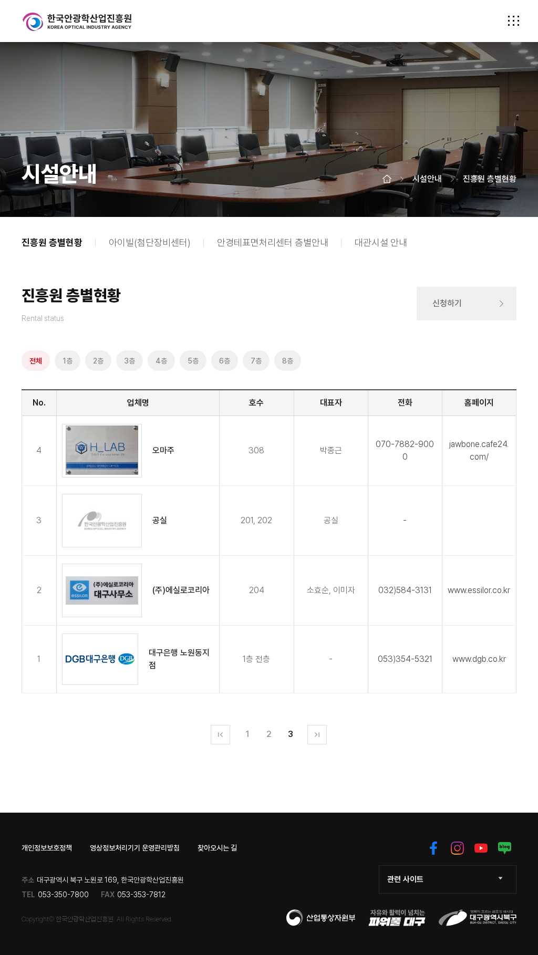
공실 (159, 520)
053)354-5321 (405, 659)
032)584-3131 (405, 590)
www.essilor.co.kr (479, 590)
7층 (256, 361)
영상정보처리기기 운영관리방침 (135, 848)
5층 (193, 361)
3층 (129, 361)
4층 (161, 361)
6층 (224, 361)
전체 (35, 361)
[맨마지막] (317, 734)
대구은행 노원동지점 (179, 659)
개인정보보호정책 (47, 848)
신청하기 (447, 303)
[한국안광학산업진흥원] (77, 22)
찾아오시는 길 (217, 848)
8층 (287, 361)
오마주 (163, 450)
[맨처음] (220, 734)
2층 (98, 361)
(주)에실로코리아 (181, 590)
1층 (68, 361)
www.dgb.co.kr (479, 659)
